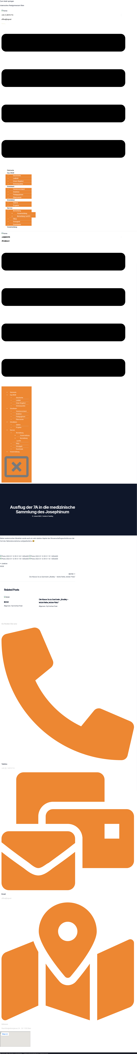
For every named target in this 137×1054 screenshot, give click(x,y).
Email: (4, 894)
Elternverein (17, 197)
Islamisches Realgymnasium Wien (12, 5)
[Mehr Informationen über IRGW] (7, 597)
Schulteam (10, 186)
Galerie (15, 203)
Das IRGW (10, 173)
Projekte (16, 205)
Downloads (17, 224)
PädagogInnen (18, 195)
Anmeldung (17, 211)
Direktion (16, 192)
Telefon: (4, 764)
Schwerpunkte (18, 184)
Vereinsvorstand (19, 189)
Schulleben (11, 200)
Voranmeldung (22, 213)
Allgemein (7, 606)
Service (9, 208)
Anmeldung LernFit (23, 216)
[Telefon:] (68, 759)
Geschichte (17, 176)
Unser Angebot (18, 181)
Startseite (10, 170)
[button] (63, 94)
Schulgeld (16, 222)
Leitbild (15, 178)
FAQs (15, 219)
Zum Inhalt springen (7, 1)
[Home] (4, 11)
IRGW (6, 602)
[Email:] (68, 889)
